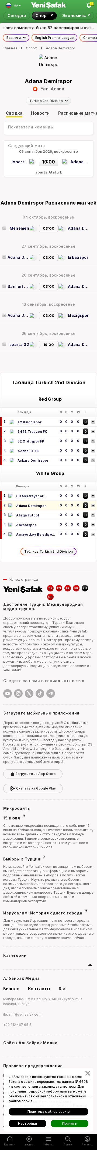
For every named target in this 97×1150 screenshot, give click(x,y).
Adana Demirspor (60, 48)
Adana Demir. (78, 228)
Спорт (31, 48)
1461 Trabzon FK (32, 432)
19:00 (48, 344)
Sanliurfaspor (18, 286)
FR (76, 588)
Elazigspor (78, 315)
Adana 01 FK (28, 451)
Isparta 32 (18, 344)
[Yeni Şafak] (48, 5)
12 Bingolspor (29, 422)
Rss (62, 988)
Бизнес (11, 988)
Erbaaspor (78, 257)
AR (68, 588)
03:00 (48, 228)
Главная (10, 48)
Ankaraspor (26, 525)
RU (85, 588)
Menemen (19, 228)
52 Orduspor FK (31, 441)
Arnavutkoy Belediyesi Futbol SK (36, 534)
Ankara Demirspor (33, 460)
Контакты (39, 988)
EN (59, 588)
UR (50, 596)
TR (50, 588)
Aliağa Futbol (27, 515)
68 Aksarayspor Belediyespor (30, 496)
